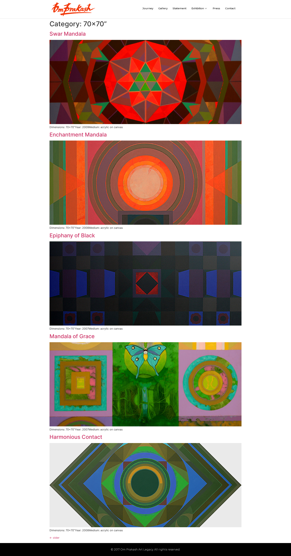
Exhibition (197, 8)
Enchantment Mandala (78, 134)
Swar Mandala (68, 33)
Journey (147, 8)
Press (216, 8)
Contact (230, 8)
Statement (179, 8)
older (54, 537)
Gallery (163, 8)
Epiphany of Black (72, 235)
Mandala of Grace (72, 336)
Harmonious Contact (76, 437)
